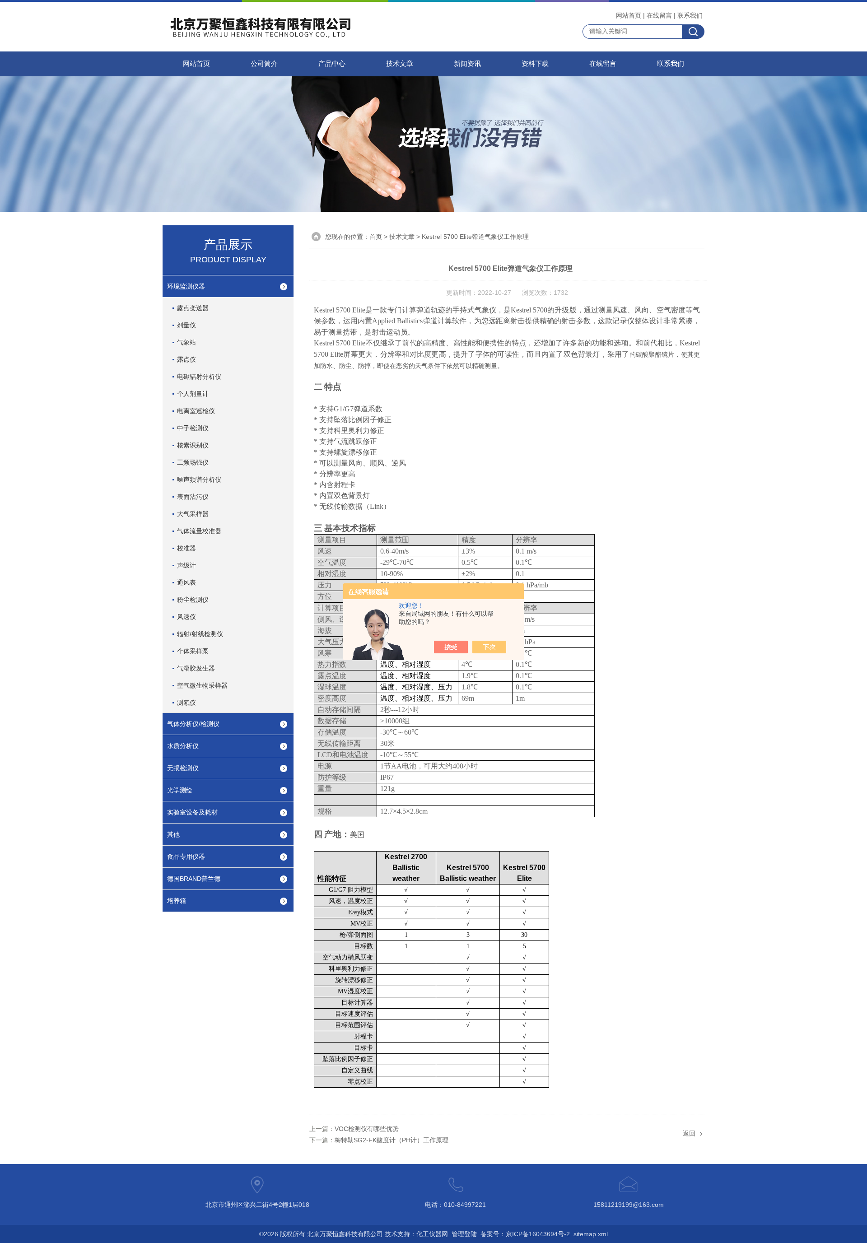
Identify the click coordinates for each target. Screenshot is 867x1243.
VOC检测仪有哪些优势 (367, 1128)
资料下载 (535, 63)
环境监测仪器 (186, 286)
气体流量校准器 (199, 531)
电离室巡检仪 (196, 410)
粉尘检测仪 (193, 599)
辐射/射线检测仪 (200, 634)
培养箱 (176, 900)
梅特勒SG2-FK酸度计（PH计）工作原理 (391, 1140)
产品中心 (331, 63)
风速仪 (186, 616)
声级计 (186, 565)
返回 (689, 1133)
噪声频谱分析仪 (199, 479)
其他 (173, 834)
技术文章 (399, 63)
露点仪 (186, 359)
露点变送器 (193, 308)
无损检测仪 (183, 768)
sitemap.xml (590, 1234)
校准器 (186, 548)
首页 (375, 236)
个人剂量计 (193, 393)
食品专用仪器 (186, 856)
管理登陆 (464, 1234)
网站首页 (628, 15)
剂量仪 (186, 325)
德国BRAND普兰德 (193, 878)
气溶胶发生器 (196, 668)
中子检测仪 (193, 428)
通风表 (186, 582)
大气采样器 (193, 513)
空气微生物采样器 (202, 685)
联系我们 (690, 15)
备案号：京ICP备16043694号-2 (525, 1234)
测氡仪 (186, 702)
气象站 (186, 342)
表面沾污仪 (193, 496)
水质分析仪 (183, 746)
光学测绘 (179, 790)
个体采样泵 (193, 651)
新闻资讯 (467, 63)
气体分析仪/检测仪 (193, 723)
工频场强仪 (193, 462)
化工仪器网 (432, 1234)
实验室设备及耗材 (192, 812)
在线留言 (659, 15)
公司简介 (264, 63)
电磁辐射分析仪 (199, 376)
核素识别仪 (193, 445)
